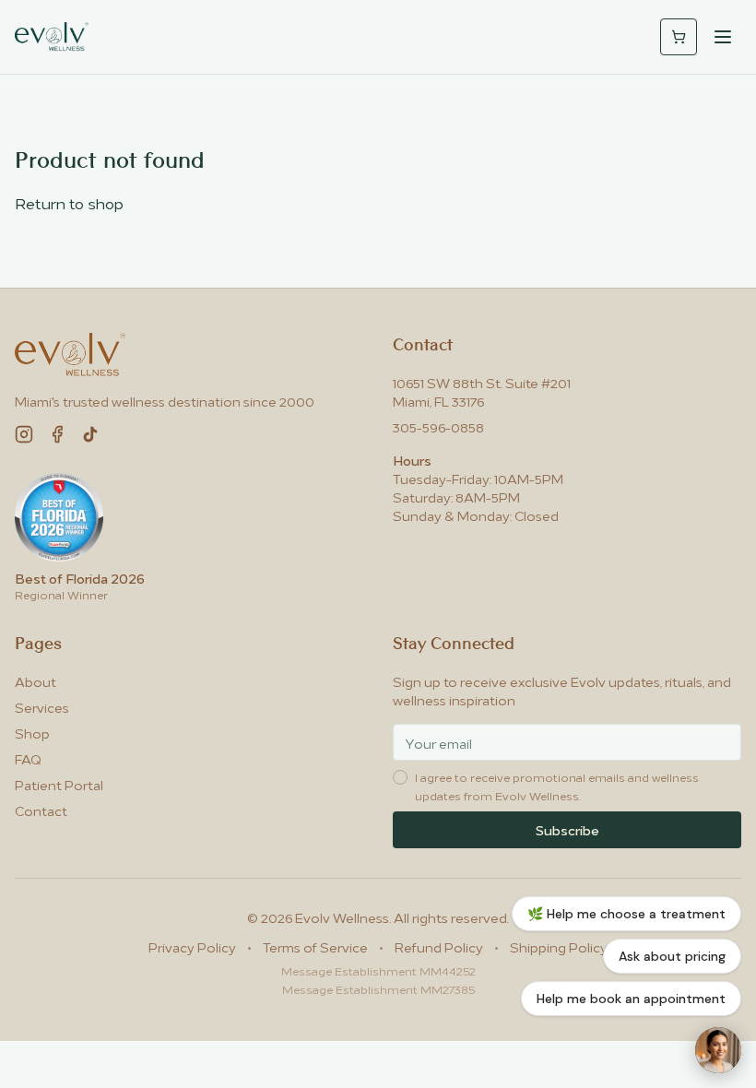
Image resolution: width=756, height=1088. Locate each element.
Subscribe (567, 829)
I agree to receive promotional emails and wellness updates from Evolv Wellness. (557, 786)
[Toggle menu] (722, 36)
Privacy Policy (192, 946)
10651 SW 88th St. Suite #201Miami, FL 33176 (482, 391)
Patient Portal (59, 784)
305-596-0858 (438, 426)
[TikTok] (90, 434)
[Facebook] (57, 434)
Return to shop (69, 203)
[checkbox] (400, 777)
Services (42, 706)
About (35, 681)
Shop (32, 732)
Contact (41, 810)
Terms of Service (315, 946)
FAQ (28, 758)
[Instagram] (24, 434)
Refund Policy (439, 946)
